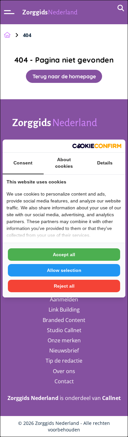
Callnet (111, 398)
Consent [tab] (22, 162)
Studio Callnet (64, 330)
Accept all (64, 254)
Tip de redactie (64, 360)
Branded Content (64, 320)
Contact (64, 381)
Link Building (64, 309)
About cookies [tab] (64, 163)
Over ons (64, 371)
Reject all (64, 286)
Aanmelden (64, 299)
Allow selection (64, 270)
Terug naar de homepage (64, 76)
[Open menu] (9, 12)
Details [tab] (105, 162)
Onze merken (64, 340)
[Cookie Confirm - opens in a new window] (96, 145)
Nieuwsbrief (64, 350)
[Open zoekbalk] (120, 8)
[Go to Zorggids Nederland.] (7, 35)
